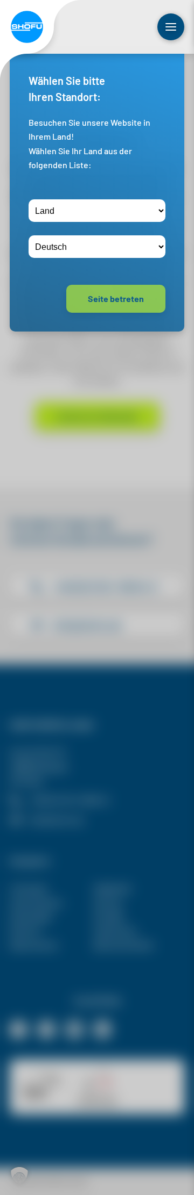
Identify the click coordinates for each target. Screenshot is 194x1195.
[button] (19, 1175)
